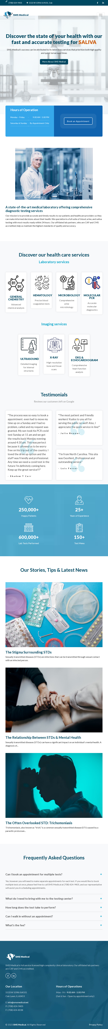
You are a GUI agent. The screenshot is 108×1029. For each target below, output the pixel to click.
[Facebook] (97, 3)
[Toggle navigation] (101, 15)
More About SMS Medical (54, 61)
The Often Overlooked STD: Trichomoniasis (38, 823)
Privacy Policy (96, 1024)
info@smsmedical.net (18, 1002)
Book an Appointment (78, 121)
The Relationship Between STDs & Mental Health (43, 737)
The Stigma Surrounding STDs (28, 652)
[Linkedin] (103, 3)
